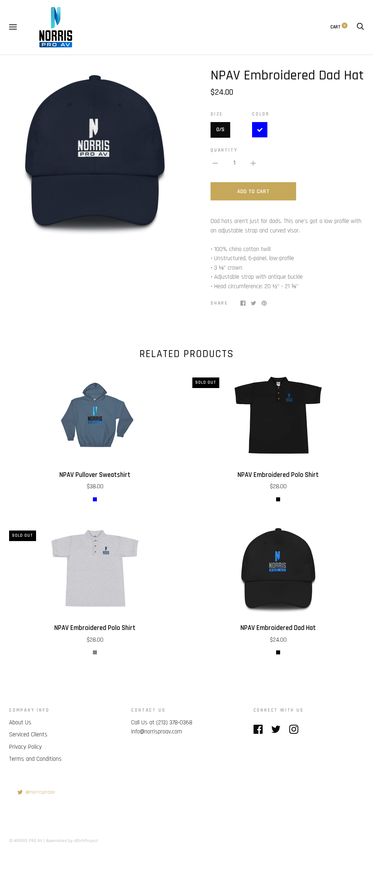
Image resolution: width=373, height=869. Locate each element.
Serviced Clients (28, 735)
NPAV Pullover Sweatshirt (94, 475)
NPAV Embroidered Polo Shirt (278, 475)
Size (217, 114)
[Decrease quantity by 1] (215, 163)
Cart (338, 27)
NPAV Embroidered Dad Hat (278, 628)
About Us (20, 723)
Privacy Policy (25, 747)
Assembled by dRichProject (72, 840)
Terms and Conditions (35, 759)
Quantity (224, 150)
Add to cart (253, 191)
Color (261, 114)
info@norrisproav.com (156, 732)
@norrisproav (40, 792)
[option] (95, 153)
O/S (220, 129)
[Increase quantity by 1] (253, 163)
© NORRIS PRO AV (25, 840)
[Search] (360, 27)
